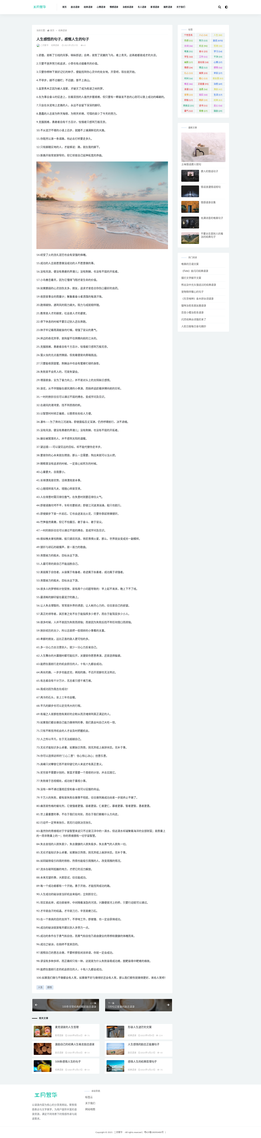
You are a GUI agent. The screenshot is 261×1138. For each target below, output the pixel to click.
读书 (203, 106)
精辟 (203, 100)
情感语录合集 (208, 202)
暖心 (203, 78)
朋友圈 (218, 78)
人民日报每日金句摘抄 (193, 326)
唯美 (188, 51)
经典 (218, 100)
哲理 (218, 46)
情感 (188, 68)
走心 (218, 106)
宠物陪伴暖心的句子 (192, 292)
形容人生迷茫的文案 (139, 1027)
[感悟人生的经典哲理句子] (115, 1066)
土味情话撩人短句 (191, 164)
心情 (218, 62)
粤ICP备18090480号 (154, 1132)
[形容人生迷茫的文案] (115, 1032)
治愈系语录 (128, 7)
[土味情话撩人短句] (203, 147)
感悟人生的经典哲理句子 (142, 1061)
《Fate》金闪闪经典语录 (194, 271)
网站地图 (90, 1109)
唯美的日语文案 (190, 264)
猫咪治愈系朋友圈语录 (193, 305)
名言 (203, 46)
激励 (218, 89)
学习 (218, 51)
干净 (218, 57)
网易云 (188, 106)
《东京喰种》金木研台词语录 (197, 299)
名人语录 (142, 7)
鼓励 (218, 111)
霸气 (188, 111)
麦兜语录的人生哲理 (67, 1027)
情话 (203, 68)
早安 (218, 73)
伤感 (188, 41)
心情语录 (101, 7)
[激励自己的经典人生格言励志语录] (42, 1049)
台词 (188, 46)
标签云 (89, 1097)
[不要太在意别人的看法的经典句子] (190, 238)
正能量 (203, 84)
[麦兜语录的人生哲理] (42, 1031)
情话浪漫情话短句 (211, 187)
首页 (64, 7)
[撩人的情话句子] (190, 176)
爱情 (188, 95)
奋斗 (203, 51)
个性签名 (188, 36)
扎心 (188, 73)
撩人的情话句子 (209, 171)
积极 (188, 100)
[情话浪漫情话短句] (190, 191)
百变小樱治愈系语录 (192, 312)
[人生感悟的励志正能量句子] (115, 1049)
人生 (40, 987)
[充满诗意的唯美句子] (190, 222)
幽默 (188, 62)
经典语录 (88, 7)
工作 (203, 57)
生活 (218, 95)
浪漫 (188, 89)
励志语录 (75, 7)
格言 (188, 84)
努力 (203, 41)
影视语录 (155, 7)
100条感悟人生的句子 (68, 1061)
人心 (203, 35)
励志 (218, 41)
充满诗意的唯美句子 (212, 218)
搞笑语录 (168, 7)
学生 (188, 57)
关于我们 (180, 7)
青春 (203, 111)
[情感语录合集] (190, 207)
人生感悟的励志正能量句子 (143, 1044)
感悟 (49, 987)
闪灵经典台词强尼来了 (193, 319)
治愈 (218, 84)
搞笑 (203, 73)
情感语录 (114, 7)
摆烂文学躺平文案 (191, 278)
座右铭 (203, 62)
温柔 (203, 89)
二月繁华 (44, 45)
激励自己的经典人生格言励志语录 (74, 1044)
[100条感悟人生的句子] (42, 1066)
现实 (203, 95)
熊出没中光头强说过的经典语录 (198, 285)
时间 (188, 78)
